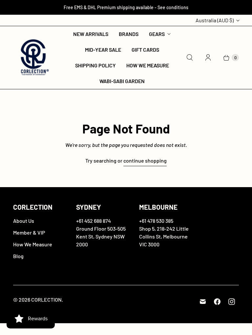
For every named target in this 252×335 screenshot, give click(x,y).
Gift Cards (145, 49)
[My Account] (208, 57)
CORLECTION (46, 299)
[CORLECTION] (33, 57)
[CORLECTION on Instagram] (231, 302)
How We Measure (147, 65)
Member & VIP (29, 232)
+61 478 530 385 (156, 221)
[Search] (189, 57)
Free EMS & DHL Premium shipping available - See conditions (126, 7)
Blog (18, 256)
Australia (215, 20)
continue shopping (145, 160)
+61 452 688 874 (93, 221)
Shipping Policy (95, 65)
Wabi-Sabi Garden (122, 81)
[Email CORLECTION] (203, 302)
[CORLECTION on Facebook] (217, 302)
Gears (157, 34)
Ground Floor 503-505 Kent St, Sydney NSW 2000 (101, 236)
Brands (128, 34)
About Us (23, 221)
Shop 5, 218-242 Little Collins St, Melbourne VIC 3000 (164, 236)
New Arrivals (90, 34)
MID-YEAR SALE (103, 49)
